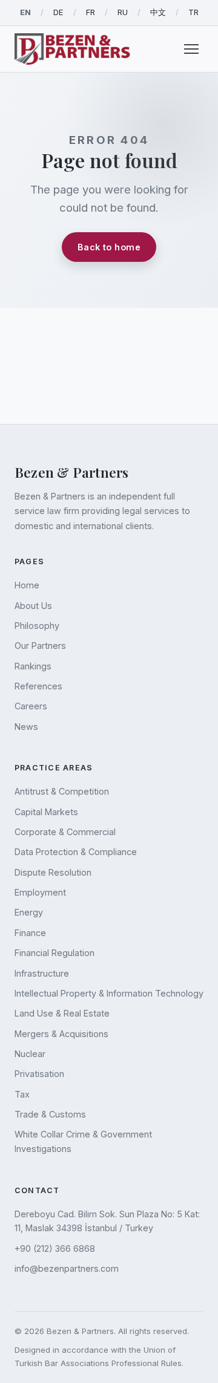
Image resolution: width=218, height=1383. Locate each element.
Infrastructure (42, 973)
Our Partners (40, 645)
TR (193, 12)
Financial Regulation (54, 953)
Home (27, 585)
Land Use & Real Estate (62, 1013)
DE (58, 12)
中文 (158, 12)
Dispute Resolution (53, 872)
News (26, 726)
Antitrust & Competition (62, 791)
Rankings (33, 666)
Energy (29, 912)
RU (122, 12)
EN (25, 12)
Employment (40, 892)
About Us (33, 605)
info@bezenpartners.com (67, 1268)
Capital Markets (46, 812)
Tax (22, 1094)
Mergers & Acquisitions (61, 1034)
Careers (31, 706)
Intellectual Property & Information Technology (109, 993)
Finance (30, 933)
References (38, 686)
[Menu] (191, 49)
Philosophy (37, 625)
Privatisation (39, 1074)
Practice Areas (54, 767)
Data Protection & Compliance (76, 852)
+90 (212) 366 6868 (55, 1248)
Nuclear (30, 1054)
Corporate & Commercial (65, 832)
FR (90, 12)
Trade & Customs (50, 1114)
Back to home (109, 247)
